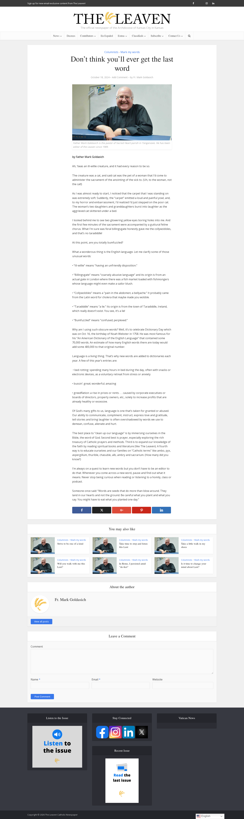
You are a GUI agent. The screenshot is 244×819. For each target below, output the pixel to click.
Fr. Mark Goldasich (143, 77)
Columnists (111, 52)
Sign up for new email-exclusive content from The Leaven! (56, 3)
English (205, 816)
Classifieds (137, 35)
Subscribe (156, 35)
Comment (37, 646)
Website (157, 679)
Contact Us (174, 35)
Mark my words (130, 52)
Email (96, 679)
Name (35, 679)
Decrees (71, 35)
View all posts (41, 621)
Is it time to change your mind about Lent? (193, 565)
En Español (107, 35)
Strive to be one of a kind (70, 543)
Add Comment (120, 77)
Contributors (86, 35)
